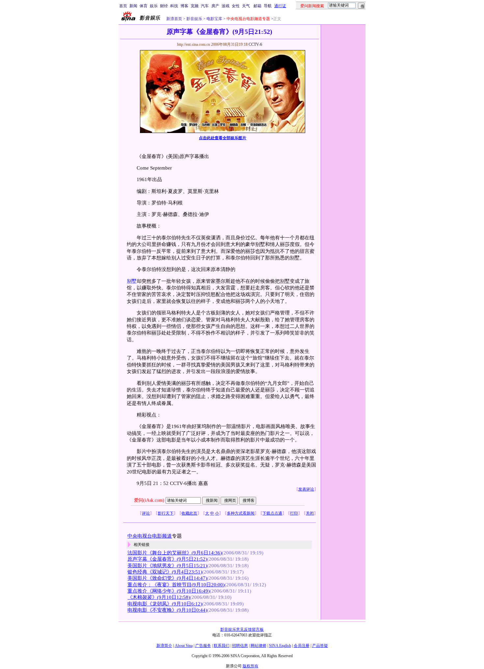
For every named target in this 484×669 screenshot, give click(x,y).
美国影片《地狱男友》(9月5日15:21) (167, 565)
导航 (268, 6)
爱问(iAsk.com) (149, 500)
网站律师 (258, 645)
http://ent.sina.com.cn (194, 44)
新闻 (133, 6)
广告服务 (203, 645)
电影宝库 (213, 18)
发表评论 (306, 489)
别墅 (132, 281)
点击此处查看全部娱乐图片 (222, 138)
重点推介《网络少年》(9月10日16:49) (168, 591)
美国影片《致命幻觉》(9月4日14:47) (167, 578)
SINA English (280, 645)
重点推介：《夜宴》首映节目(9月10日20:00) (176, 584)
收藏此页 (189, 513)
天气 (246, 6)
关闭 (310, 513)
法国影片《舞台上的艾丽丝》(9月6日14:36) (174, 552)
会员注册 (301, 645)
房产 (215, 6)
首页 (123, 6)
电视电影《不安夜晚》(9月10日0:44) (167, 610)
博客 (184, 6)
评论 (146, 513)
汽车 (205, 6)
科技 (174, 6)
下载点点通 (272, 513)
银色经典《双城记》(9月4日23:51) (164, 572)
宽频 (195, 6)
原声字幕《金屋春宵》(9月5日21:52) (167, 559)
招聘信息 (240, 645)
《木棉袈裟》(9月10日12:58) (158, 597)
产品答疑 (320, 645)
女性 (236, 6)
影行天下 (166, 513)
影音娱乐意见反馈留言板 (242, 629)
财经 (164, 6)
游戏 (225, 6)
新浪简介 (164, 645)
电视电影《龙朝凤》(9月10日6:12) (164, 603)
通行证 (280, 6)
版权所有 (250, 666)
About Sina (184, 645)
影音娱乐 (194, 18)
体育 (144, 6)
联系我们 (221, 645)
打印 (294, 513)
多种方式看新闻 (241, 513)
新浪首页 (174, 18)
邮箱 (257, 6)
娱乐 (154, 6)
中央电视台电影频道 (149, 536)
